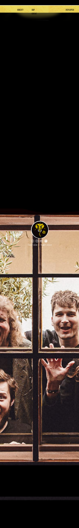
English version (46, 245)
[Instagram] (37, 242)
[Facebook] (32, 242)
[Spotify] (45, 242)
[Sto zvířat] (40, 238)
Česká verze (32, 245)
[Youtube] (41, 242)
